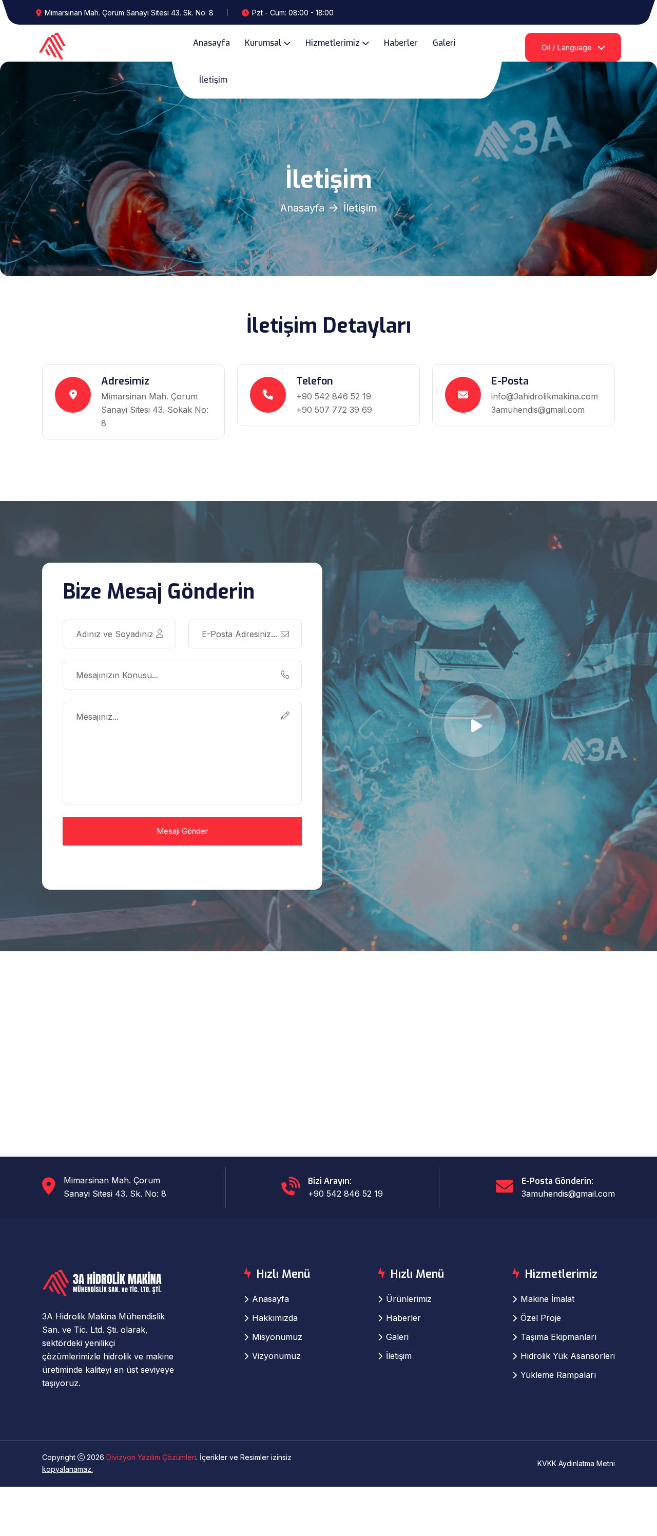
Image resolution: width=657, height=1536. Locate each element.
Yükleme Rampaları (558, 1375)
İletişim (213, 79)
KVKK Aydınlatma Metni (576, 1463)
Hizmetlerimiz (332, 42)
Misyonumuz (277, 1337)
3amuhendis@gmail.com (538, 410)
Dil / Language (568, 47)
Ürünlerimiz (409, 1299)
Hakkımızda (275, 1318)
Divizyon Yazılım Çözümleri (151, 1457)
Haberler (401, 42)
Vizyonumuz (276, 1356)
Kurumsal (263, 42)
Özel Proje (540, 1318)
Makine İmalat (547, 1299)
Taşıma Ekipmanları (558, 1337)
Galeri (444, 42)
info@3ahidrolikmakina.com (544, 396)
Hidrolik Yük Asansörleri (567, 1356)
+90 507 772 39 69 (334, 410)
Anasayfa (211, 42)
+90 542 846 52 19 (333, 396)
